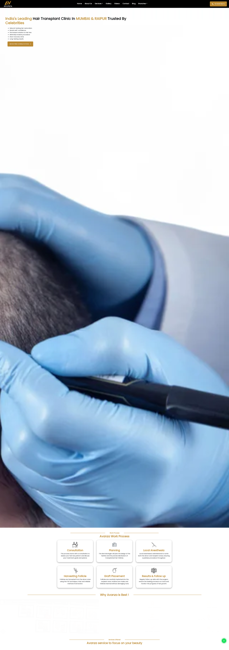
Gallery (108, 3)
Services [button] (98, 3)
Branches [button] (142, 3)
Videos (117, 3)
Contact (126, 3)
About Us (88, 3)
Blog (134, 3)
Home (79, 3)
